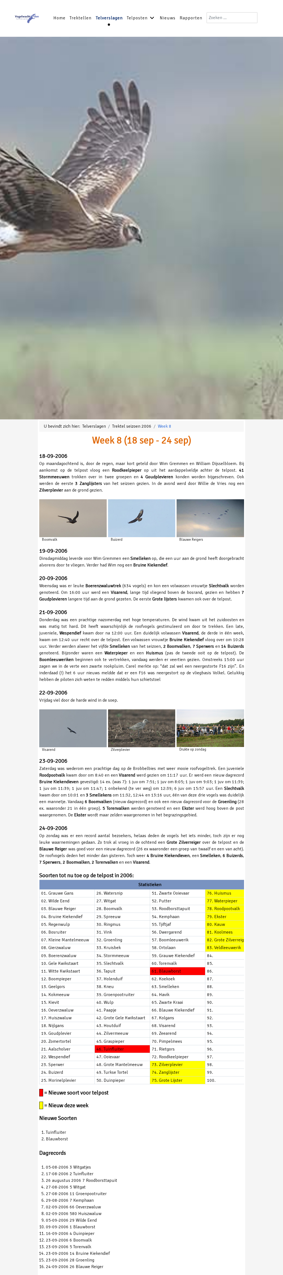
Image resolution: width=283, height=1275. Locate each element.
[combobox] (232, 17)
